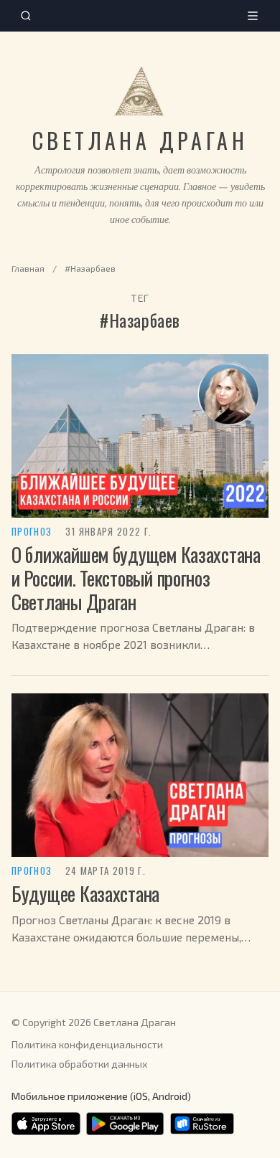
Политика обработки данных (79, 1064)
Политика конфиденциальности (87, 1044)
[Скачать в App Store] (45, 1123)
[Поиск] (25, 15)
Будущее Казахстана (85, 893)
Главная (28, 268)
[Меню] (253, 16)
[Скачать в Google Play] (125, 1123)
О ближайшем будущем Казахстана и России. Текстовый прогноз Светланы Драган (136, 577)
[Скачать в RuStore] (202, 1123)
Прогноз (31, 532)
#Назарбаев (90, 268)
